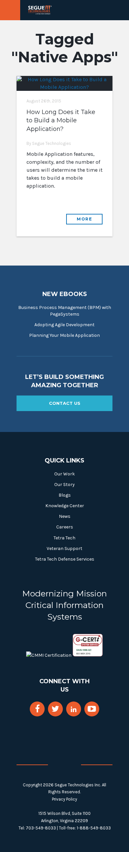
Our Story (64, 484)
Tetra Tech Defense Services (64, 559)
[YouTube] (92, 709)
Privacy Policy (64, 799)
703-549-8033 (41, 827)
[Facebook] (37, 709)
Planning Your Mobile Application (64, 335)
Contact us (64, 403)
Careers (64, 527)
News (64, 516)
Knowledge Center (64, 506)
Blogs (65, 495)
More (84, 218)
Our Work (64, 474)
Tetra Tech (64, 538)
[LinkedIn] (73, 709)
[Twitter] (55, 709)
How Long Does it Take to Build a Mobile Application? (60, 120)
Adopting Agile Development (64, 325)
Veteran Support (64, 548)
